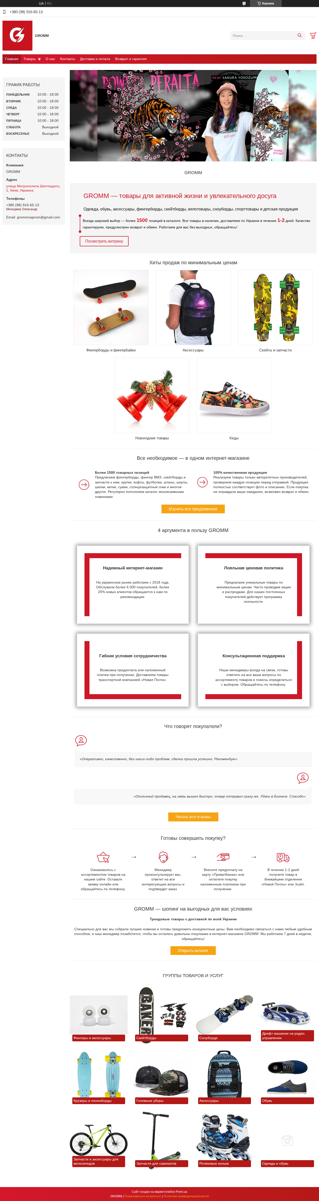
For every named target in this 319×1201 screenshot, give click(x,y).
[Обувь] (287, 1078)
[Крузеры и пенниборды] (99, 1078)
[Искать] (299, 35)
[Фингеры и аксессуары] (99, 1015)
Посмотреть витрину (104, 241)
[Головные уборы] (161, 1078)
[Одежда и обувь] (287, 1140)
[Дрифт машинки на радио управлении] (287, 1015)
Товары (29, 59)
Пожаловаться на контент (142, 1196)
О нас (50, 59)
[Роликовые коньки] (224, 1140)
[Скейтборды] (161, 1015)
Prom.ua (181, 1192)
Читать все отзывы (193, 817)
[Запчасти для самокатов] (161, 1140)
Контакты (67, 59)
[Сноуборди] (224, 1015)
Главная (11, 59)
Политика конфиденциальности (186, 1196)
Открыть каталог (193, 950)
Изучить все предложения (193, 509)
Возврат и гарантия (131, 59)
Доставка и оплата (95, 59)
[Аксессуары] (224, 1078)
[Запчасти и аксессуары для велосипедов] (99, 1140)
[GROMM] (17, 35)
